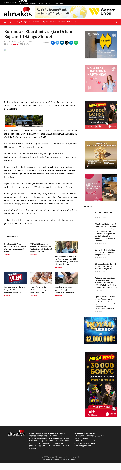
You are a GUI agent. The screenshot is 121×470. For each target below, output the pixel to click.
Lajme (11, 22)
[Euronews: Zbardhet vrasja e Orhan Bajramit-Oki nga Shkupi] (41, 73)
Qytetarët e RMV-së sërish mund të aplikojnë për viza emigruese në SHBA (15, 248)
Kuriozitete (37, 22)
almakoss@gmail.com (82, 446)
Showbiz (53, 22)
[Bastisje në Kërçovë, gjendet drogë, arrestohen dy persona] (66, 278)
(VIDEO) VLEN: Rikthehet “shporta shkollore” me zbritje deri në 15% (15, 290)
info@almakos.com (87, 443)
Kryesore (14, 44)
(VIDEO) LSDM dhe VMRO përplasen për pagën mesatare (39, 290)
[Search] (116, 22)
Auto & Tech (71, 22)
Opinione (27, 22)
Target (19, 22)
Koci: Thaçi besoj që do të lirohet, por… (104, 213)
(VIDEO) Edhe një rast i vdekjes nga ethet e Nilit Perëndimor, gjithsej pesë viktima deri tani (41, 248)
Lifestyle (61, 22)
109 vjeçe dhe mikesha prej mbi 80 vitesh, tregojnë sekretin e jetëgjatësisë (105, 266)
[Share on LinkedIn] (62, 43)
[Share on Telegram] (71, 43)
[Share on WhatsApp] (76, 43)
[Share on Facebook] (53, 43)
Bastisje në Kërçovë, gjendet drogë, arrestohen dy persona (65, 290)
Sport (45, 22)
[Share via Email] (67, 43)
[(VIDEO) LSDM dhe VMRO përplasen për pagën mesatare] (41, 278)
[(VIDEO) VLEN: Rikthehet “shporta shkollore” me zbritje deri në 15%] (15, 278)
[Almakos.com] (18, 12)
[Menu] (5, 22)
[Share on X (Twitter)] (57, 43)
